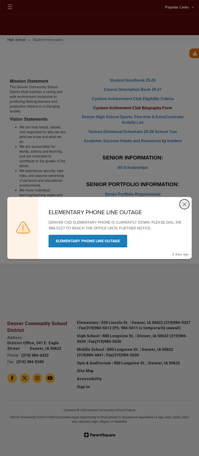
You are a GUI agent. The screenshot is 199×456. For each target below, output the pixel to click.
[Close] (184, 204)
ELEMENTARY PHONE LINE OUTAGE (88, 241)
